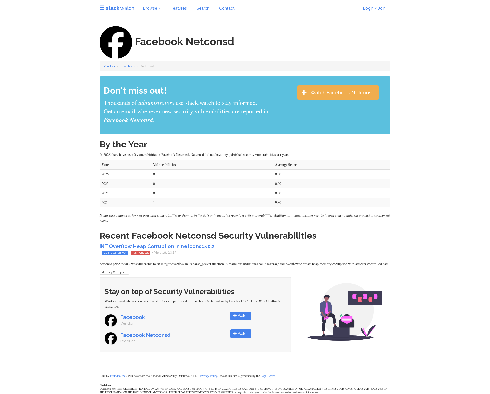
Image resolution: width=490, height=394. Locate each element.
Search (203, 8)
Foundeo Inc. (118, 376)
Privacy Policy (208, 376)
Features (178, 8)
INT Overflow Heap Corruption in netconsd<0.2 (157, 246)
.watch (120, 8)
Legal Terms (268, 376)
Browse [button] (150, 8)
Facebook (128, 65)
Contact (227, 8)
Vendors (109, 65)
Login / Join (374, 8)
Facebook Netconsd (145, 335)
